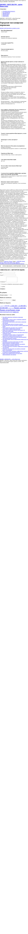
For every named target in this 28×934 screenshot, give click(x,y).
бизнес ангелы (20, 308)
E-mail (2, 275)
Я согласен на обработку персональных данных (12, 284)
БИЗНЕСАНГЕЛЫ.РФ (5, 28)
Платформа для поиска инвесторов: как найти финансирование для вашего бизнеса (13, 342)
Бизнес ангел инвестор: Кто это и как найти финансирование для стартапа (12, 354)
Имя (1, 272)
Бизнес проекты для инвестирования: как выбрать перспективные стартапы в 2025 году (14, 345)
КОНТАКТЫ (6, 16)
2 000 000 (9, 308)
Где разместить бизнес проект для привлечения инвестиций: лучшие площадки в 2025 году (13, 335)
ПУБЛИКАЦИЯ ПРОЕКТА (9, 11)
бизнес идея (6, 262)
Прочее (10, 261)
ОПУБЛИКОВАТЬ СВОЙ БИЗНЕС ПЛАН (14, 266)
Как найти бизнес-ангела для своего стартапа (13, 324)
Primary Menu (3, 9)
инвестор (17, 262)
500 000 (12, 308)
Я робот (3, 286)
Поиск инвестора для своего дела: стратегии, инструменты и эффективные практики (13, 328)
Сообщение (3, 281)
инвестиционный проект (6, 312)
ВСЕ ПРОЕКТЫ (6, 12)
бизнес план (12, 262)
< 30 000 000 (18, 261)
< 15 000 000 (21, 306)
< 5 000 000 (13, 306)
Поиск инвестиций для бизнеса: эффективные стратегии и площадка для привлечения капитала (15, 352)
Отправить (3, 288)
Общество (6, 261)
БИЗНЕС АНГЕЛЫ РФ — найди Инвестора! (10, 359)
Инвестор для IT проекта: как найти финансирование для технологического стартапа (14, 338)
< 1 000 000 (6, 306)
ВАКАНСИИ (6, 14)
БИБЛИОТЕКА (6, 13)
